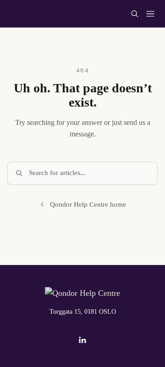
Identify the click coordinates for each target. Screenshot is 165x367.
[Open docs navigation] (150, 14)
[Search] (134, 14)
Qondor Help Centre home (88, 204)
